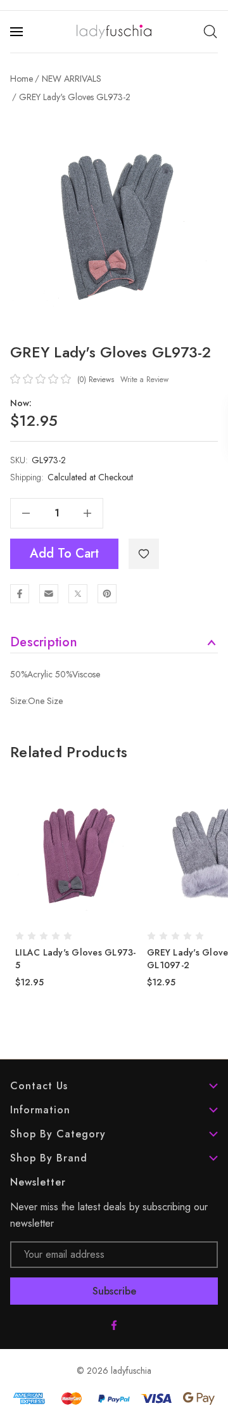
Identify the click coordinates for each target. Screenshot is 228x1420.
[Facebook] (19, 593)
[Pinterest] (107, 593)
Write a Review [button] (144, 379)
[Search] (210, 32)
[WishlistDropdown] (144, 554)
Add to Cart (64, 553)
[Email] (48, 593)
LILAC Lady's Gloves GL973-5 (75, 958)
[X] (77, 593)
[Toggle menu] (17, 31)
